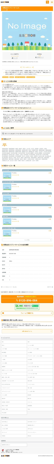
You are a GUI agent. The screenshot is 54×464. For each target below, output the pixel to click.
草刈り (3, 345)
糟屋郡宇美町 (35, 150)
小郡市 (45, 148)
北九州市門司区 (21, 153)
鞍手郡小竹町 (12, 154)
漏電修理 (3, 366)
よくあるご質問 (5, 428)
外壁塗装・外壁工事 (5, 402)
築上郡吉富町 (5, 157)
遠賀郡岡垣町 (12, 150)
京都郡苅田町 (44, 159)
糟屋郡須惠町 (18, 151)
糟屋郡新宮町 (12, 151)
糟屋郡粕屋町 (42, 150)
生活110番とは (4, 421)
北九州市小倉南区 (6, 153)
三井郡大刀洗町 (30, 159)
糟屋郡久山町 (25, 151)
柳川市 (23, 160)
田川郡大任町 (39, 154)
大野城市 (37, 148)
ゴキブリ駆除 (4, 355)
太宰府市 (28, 156)
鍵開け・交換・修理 (5, 377)
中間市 (14, 157)
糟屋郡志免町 (5, 151)
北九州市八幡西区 (30, 153)
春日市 (30, 150)
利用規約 (3, 435)
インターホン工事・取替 (32, 373)
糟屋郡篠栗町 (48, 150)
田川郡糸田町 (32, 154)
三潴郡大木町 (38, 159)
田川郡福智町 (18, 156)
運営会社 (29, 435)
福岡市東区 (11, 159)
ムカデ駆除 (30, 352)
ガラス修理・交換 (31, 377)
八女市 (33, 160)
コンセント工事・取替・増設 (33, 366)
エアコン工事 (30, 370)
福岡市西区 (46, 157)
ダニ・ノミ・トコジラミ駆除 (33, 348)
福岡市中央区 (40, 157)
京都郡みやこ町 (5, 160)
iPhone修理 (4, 412)
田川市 (23, 156)
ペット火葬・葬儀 (31, 391)
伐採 (28, 341)
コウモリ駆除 (4, 363)
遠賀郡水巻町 (25, 150)
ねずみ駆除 (30, 359)
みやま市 (12, 160)
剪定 (3, 341)
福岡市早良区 (27, 157)
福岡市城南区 (34, 157)
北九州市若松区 (46, 153)
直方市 (18, 157)
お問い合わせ (30, 428)
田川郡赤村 (26, 154)
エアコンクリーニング (6, 391)
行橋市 (37, 160)
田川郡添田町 (12, 156)
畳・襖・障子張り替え (6, 384)
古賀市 (21, 154)
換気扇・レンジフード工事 (7, 370)
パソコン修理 (4, 395)
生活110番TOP (4, 292)
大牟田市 (41, 148)
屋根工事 (3, 398)
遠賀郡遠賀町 (18, 150)
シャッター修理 (31, 345)
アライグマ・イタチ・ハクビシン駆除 (35, 355)
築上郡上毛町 (41, 156)
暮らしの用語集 (5, 425)
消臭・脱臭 (30, 387)
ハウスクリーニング (5, 387)
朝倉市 (16, 148)
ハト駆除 (3, 359)
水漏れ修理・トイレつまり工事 (8, 380)
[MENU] (52, 2)
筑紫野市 (36, 156)
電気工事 (11, 292)
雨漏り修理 (30, 380)
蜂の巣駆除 (4, 352)
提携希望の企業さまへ (6, 444)
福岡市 (22, 157)
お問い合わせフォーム (27, 331)
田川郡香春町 (5, 156)
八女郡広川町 (28, 160)
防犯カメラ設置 (5, 405)
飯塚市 (20, 148)
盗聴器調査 (30, 405)
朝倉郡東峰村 (12, 148)
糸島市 (24, 148)
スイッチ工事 (4, 373)
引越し (29, 409)
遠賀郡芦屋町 (5, 150)
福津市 (21, 159)
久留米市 (17, 154)
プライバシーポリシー (32, 432)
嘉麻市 (36, 151)
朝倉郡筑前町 (5, 148)
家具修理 (29, 395)
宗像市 (19, 160)
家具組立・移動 (5, 409)
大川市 (32, 148)
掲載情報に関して (31, 425)
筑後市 (31, 156)
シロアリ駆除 (4, 348)
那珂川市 (11, 157)
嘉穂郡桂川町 (31, 151)
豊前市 (25, 159)
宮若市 (15, 160)
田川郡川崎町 (45, 154)
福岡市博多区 (5, 159)
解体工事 (29, 398)
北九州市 (41, 151)
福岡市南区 (16, 159)
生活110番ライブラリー (32, 421)
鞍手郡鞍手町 (5, 154)
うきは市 (28, 148)
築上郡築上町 (48, 156)
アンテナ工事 (17, 292)
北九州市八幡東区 (38, 153)
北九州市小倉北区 (47, 151)
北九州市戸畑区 (14, 153)
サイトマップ (4, 432)
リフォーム (30, 402)
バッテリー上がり (31, 384)
